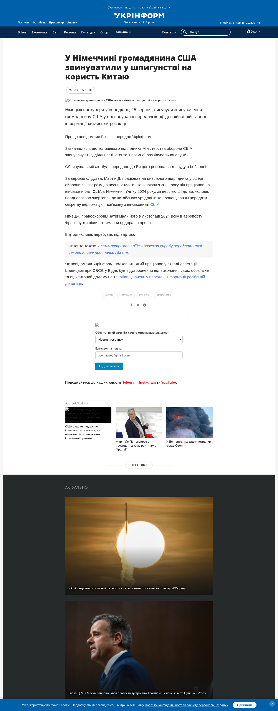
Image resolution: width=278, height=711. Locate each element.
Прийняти (244, 705)
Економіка (40, 32)
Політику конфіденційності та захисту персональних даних (186, 705)
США (154, 204)
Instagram (147, 382)
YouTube (168, 382)
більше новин (139, 465)
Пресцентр (56, 22)
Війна (22, 32)
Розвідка (144, 295)
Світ (56, 32)
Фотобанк (39, 22)
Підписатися (109, 366)
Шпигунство (163, 295)
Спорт (105, 32)
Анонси (72, 22)
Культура (88, 32)
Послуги (23, 22)
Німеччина (125, 295)
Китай (109, 295)
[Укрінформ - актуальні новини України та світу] (139, 15)
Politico (107, 137)
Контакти (169, 32)
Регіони (70, 32)
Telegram (129, 382)
